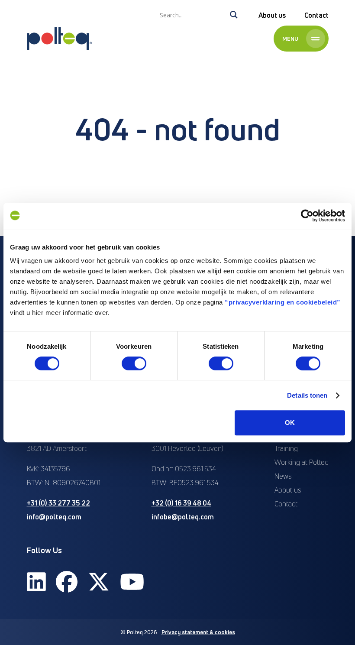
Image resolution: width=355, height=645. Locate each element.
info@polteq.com (54, 517)
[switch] (134, 363)
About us (272, 15)
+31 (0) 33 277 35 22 (58, 503)
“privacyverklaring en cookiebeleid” (283, 302)
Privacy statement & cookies (198, 632)
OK (290, 422)
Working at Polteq (301, 462)
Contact (316, 15)
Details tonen (307, 395)
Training (286, 448)
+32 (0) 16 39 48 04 (181, 503)
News (282, 476)
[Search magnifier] (234, 15)
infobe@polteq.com (183, 517)
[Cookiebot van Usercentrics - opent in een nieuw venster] (307, 215)
